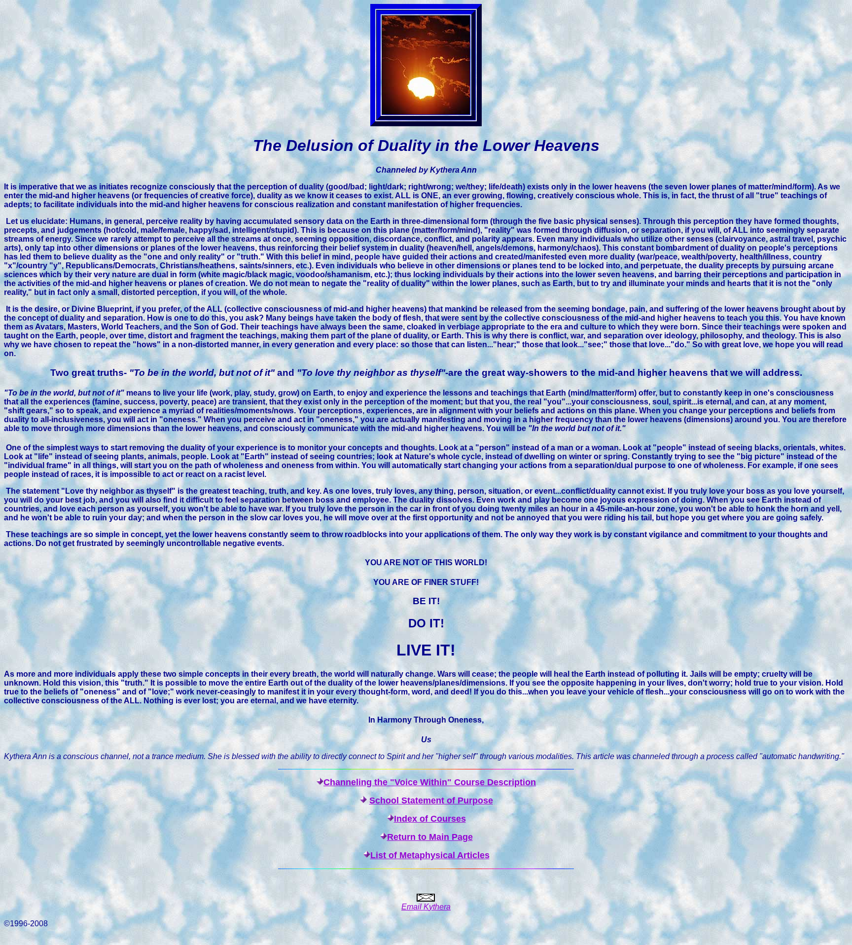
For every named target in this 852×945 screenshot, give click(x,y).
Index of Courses (430, 819)
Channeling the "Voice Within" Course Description (429, 782)
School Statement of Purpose (431, 800)
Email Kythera (426, 907)
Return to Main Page (430, 837)
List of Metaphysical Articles (430, 855)
